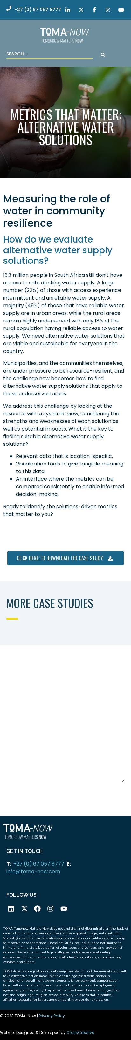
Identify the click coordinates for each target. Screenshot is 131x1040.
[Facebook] (37, 908)
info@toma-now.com (33, 871)
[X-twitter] (24, 908)
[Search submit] (103, 54)
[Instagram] (50, 908)
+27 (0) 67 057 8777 (38, 864)
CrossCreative (80, 1032)
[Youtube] (63, 908)
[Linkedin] (11, 908)
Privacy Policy (52, 1015)
